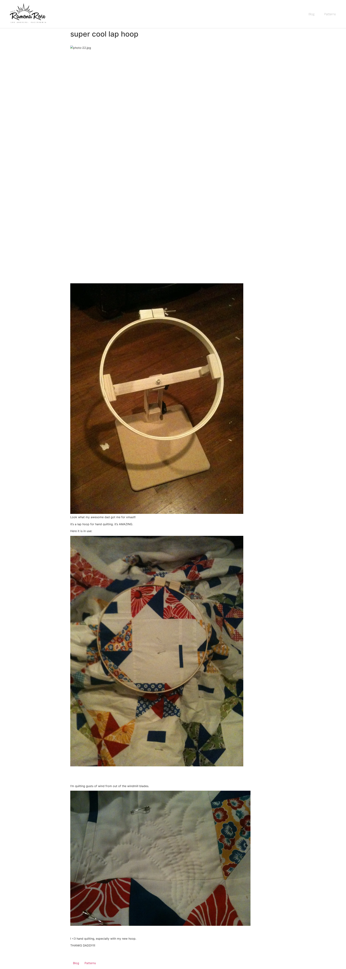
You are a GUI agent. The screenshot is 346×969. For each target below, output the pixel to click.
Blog (311, 14)
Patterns (330, 14)
